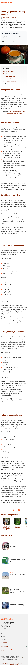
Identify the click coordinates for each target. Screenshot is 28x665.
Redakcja (3, 639)
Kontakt (3, 636)
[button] (8, 510)
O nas (2, 634)
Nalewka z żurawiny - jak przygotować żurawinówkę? (15, 113)
